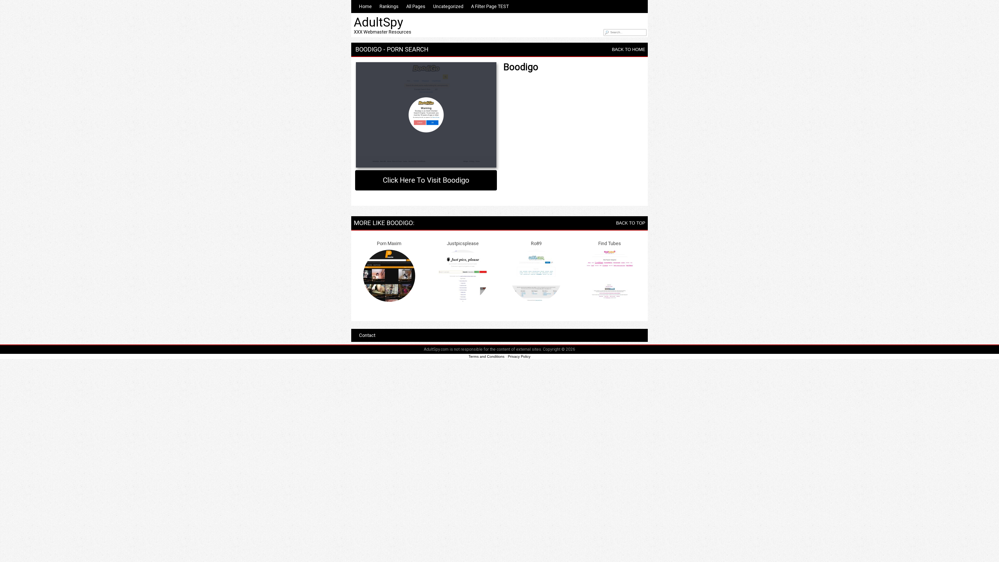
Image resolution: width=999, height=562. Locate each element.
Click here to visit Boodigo (426, 180)
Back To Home (628, 49)
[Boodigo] (426, 115)
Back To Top (630, 223)
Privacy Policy (519, 356)
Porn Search (407, 49)
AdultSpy (378, 22)
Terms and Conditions (486, 356)
